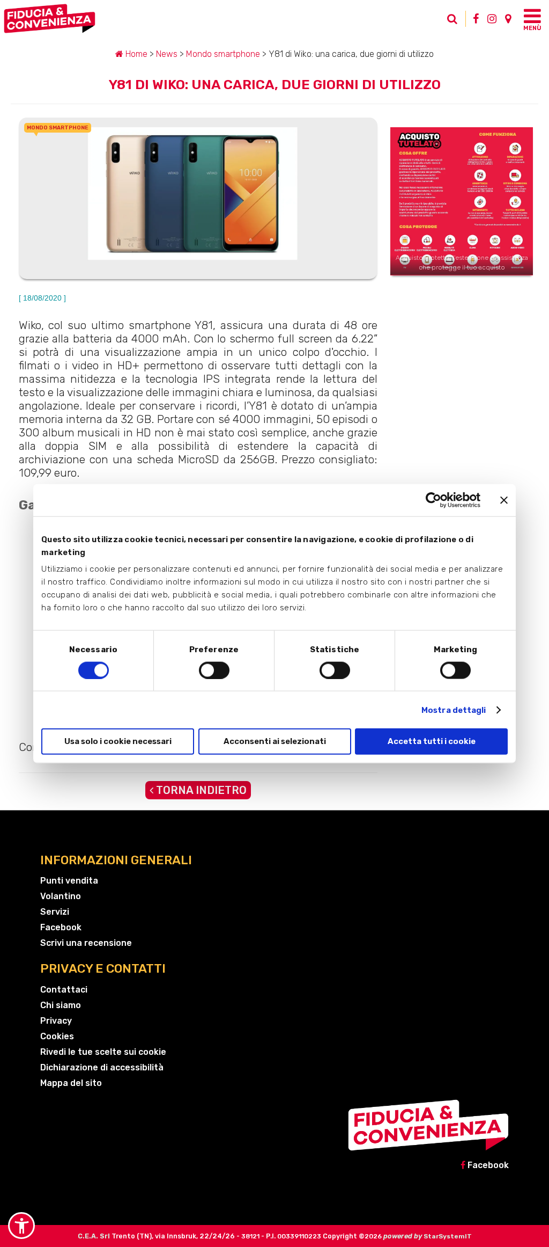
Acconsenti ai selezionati (275, 741)
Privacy (56, 1021)
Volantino (60, 896)
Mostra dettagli (453, 709)
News (166, 54)
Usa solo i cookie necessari (118, 741)
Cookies (57, 1036)
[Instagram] (492, 19)
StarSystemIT (448, 1236)
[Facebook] (476, 19)
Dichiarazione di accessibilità (102, 1067)
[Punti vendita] (508, 19)
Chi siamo (60, 1005)
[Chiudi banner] (504, 500)
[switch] (214, 670)
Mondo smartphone (223, 54)
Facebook (60, 927)
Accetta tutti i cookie (432, 741)
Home (135, 54)
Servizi (54, 912)
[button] (21, 1225)
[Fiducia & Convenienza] (223, 18)
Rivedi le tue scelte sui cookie (103, 1052)
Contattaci (63, 990)
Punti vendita (69, 881)
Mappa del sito (71, 1083)
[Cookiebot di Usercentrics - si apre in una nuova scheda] (433, 500)
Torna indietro (200, 790)
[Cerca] (447, 21)
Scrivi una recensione (86, 943)
